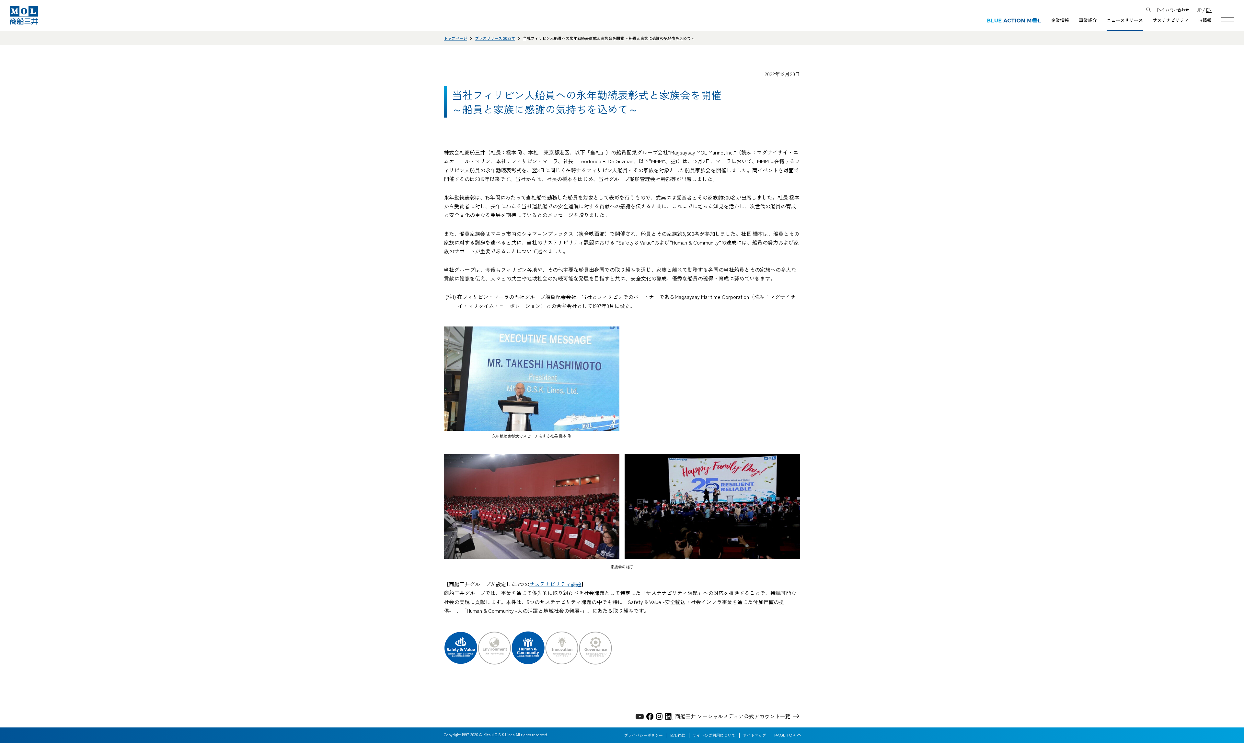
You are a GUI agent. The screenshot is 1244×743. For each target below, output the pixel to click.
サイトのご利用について (714, 735)
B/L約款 (677, 735)
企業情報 (1060, 20)
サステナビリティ (1171, 20)
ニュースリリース (1125, 20)
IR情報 (1205, 20)
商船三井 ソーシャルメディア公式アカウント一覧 (732, 716)
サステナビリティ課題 (555, 584)
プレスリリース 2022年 (495, 38)
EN (1209, 9)
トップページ (455, 38)
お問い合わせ (1177, 9)
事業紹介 (1088, 20)
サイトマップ (754, 735)
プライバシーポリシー (643, 735)
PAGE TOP (784, 735)
